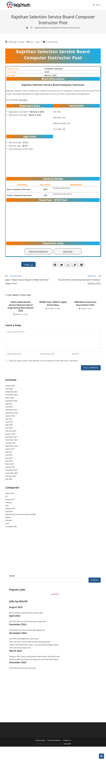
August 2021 (10, 449)
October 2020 (10, 476)
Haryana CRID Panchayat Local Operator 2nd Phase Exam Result (34, 659)
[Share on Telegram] (81, 264)
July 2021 (8, 452)
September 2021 (11, 446)
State (7, 523)
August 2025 (10, 386)
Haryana (8, 502)
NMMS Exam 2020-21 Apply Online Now (53, 303)
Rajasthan (9, 511)
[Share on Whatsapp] (68, 264)
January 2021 (10, 467)
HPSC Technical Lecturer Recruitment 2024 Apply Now (29, 642)
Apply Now (67, 251)
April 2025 (9, 389)
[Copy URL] (75, 264)
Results (8, 517)
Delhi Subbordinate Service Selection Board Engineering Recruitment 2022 (21, 306)
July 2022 (8, 419)
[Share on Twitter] (61, 264)
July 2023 (8, 404)
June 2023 (9, 407)
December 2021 (11, 437)
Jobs (38, 42)
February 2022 (10, 431)
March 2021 (9, 464)
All (32, 42)
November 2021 (11, 440)
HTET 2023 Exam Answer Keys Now (22, 668)
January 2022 (10, 434)
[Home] (27, 28)
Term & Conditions (54, 740)
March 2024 (9, 398)
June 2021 (9, 455)
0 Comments (52, 42)
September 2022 (11, 413)
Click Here (23, 100)
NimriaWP (67, 744)
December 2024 (11, 392)
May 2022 (9, 425)
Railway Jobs (10, 508)
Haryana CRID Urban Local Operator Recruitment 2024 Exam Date (34, 656)
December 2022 (11, 410)
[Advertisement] (76, 155)
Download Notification (38, 251)
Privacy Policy (40, 740)
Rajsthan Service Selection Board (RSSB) (20, 514)
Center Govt (10, 499)
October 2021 (10, 443)
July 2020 (8, 479)
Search (12, 576)
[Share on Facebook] (55, 264)
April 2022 (9, 428)
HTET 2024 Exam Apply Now (20, 648)
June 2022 (9, 422)
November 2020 (11, 473)
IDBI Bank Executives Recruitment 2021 (85, 303)
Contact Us (67, 740)
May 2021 (9, 458)
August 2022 (10, 416)
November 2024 (11, 395)
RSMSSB (8, 520)
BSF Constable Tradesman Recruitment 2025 (26, 613)
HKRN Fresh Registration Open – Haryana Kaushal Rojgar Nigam (34, 645)
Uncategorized (11, 526)
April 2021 (9, 461)
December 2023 (11, 401)
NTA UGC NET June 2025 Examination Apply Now (27, 621)
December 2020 (11, 470)
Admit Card (9, 493)
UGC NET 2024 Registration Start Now (23, 638)
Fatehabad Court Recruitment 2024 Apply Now (27, 630)
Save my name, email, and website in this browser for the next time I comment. (43, 360)
